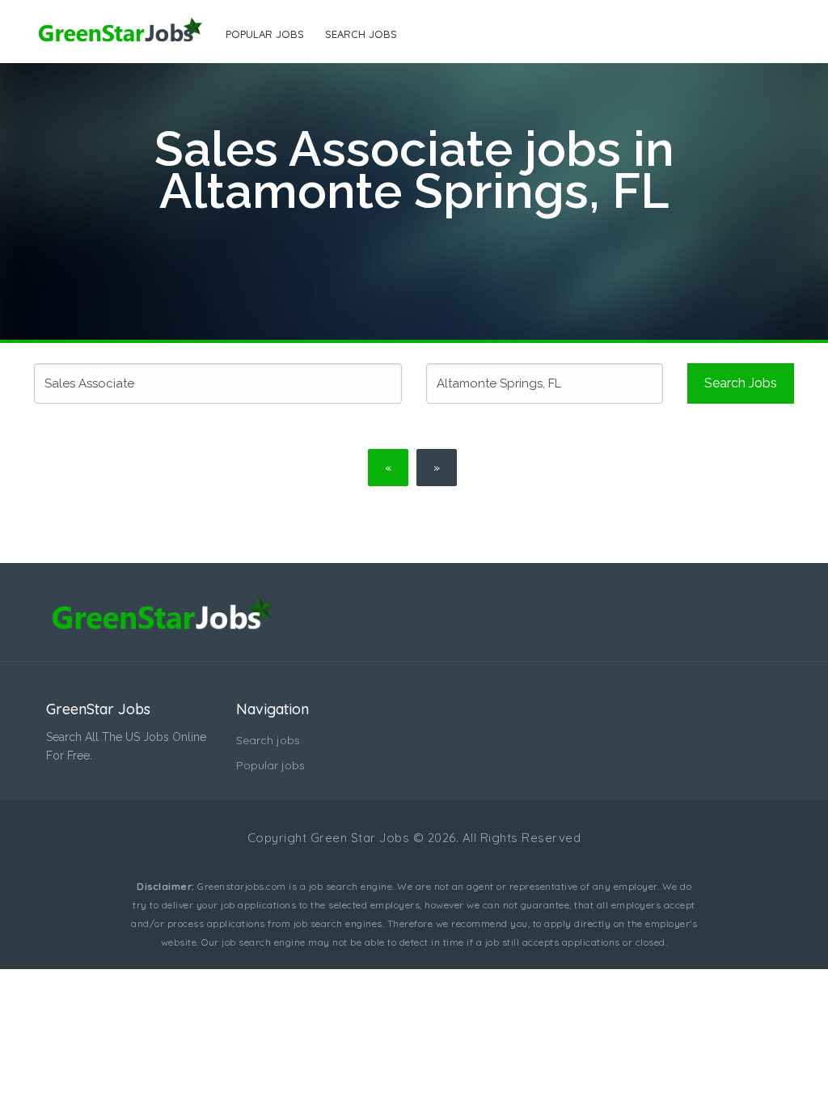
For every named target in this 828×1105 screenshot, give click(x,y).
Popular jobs (265, 34)
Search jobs (361, 34)
